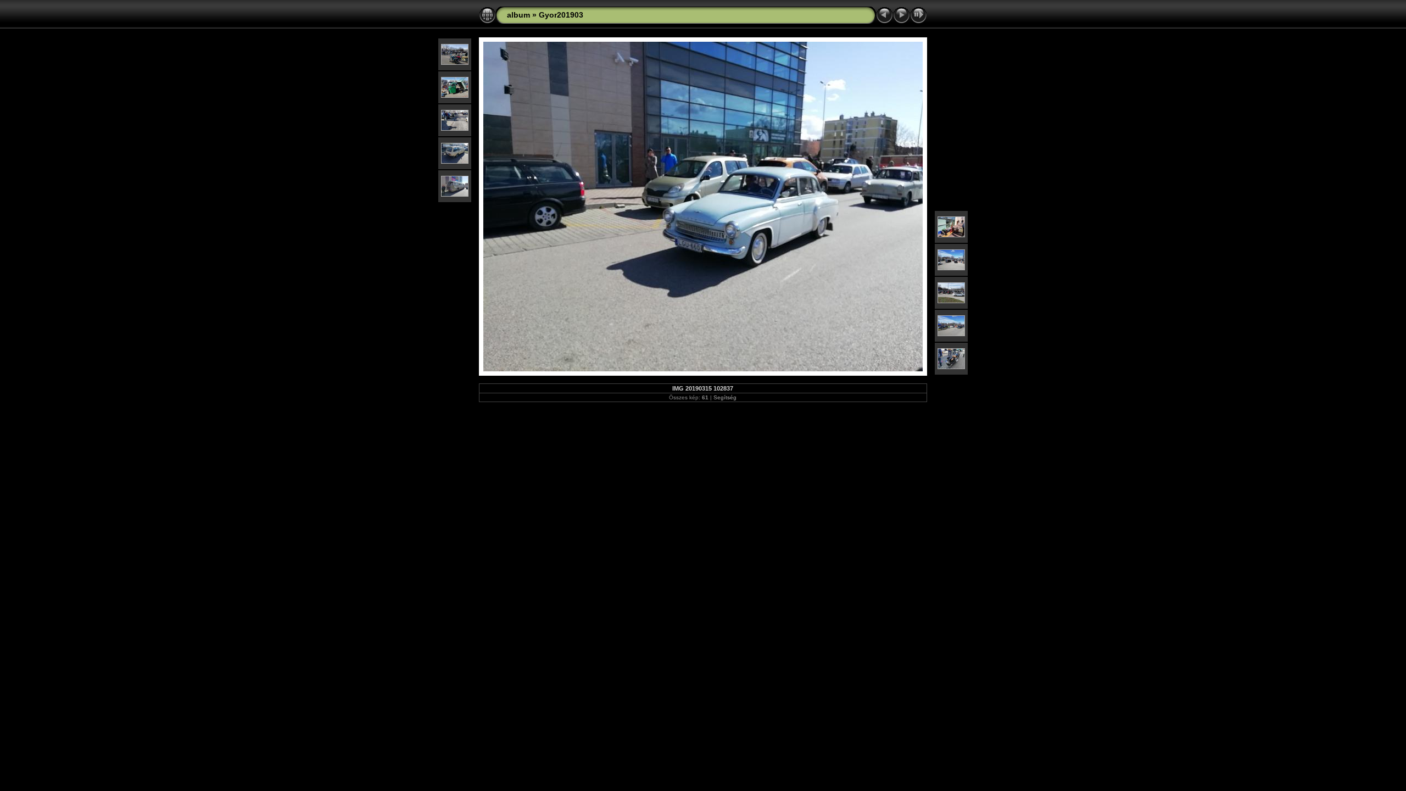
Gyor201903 (561, 14)
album (518, 14)
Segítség (725, 397)
